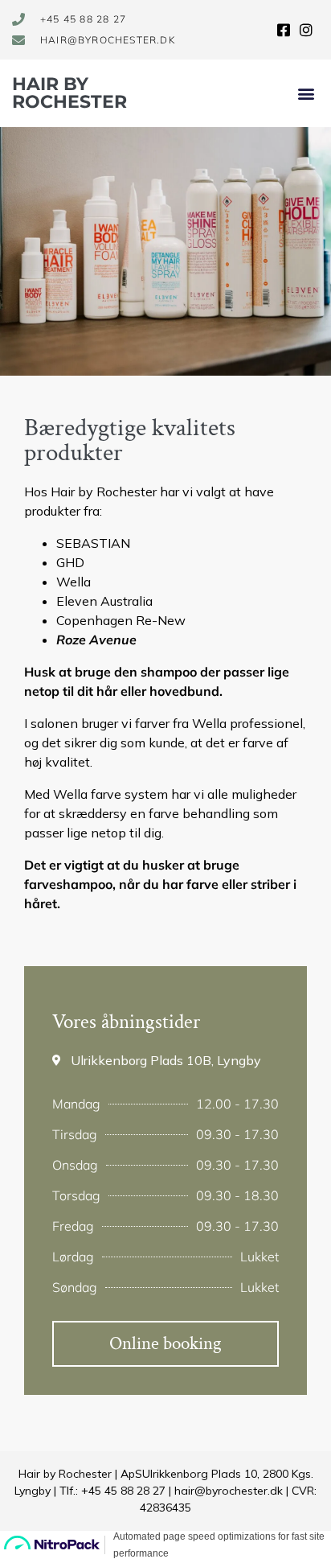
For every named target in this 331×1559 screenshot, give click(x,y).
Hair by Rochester (69, 93)
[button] (305, 93)
